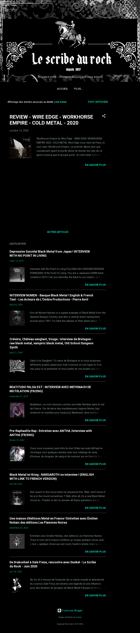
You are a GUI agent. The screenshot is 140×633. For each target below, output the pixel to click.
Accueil (62, 88)
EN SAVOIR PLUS (95, 165)
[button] (104, 116)
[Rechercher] (135, 9)
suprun (79, 617)
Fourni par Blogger (72, 610)
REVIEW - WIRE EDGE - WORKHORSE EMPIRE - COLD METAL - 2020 (51, 120)
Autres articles (57, 232)
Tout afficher (98, 101)
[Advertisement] (126, 149)
